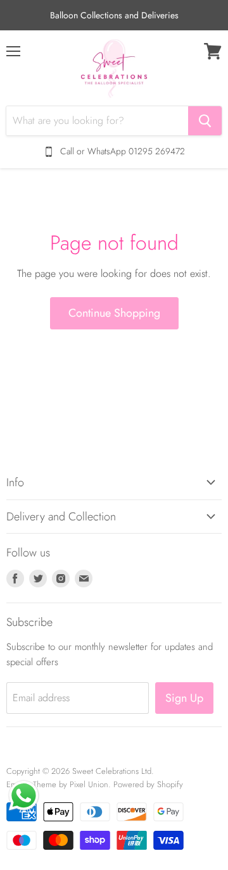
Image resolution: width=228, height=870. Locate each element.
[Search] (205, 120)
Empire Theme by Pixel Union (57, 784)
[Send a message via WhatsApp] (23, 795)
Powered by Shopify (148, 784)
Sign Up (184, 698)
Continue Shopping (114, 313)
